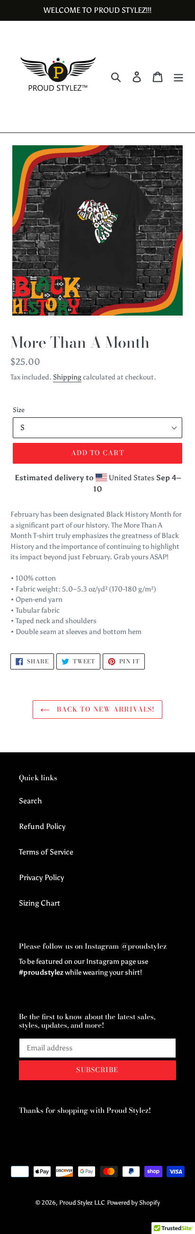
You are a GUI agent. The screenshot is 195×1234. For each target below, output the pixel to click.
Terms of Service (46, 851)
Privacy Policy (41, 877)
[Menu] (178, 77)
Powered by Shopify (133, 1202)
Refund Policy (42, 826)
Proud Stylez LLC (82, 1202)
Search (30, 800)
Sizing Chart (39, 903)
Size (19, 410)
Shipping (67, 377)
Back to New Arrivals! (104, 709)
